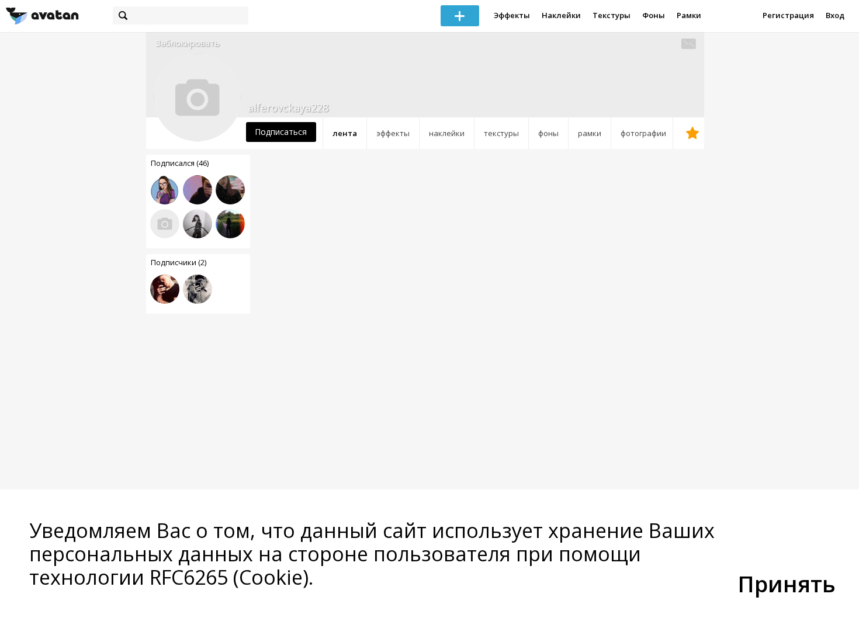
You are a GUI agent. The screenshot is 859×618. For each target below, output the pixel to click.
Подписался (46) (180, 163)
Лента (344, 133)
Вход (835, 15)
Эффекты (512, 15)
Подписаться (281, 131)
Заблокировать (187, 43)
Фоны (653, 15)
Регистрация (788, 15)
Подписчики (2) (178, 262)
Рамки (689, 15)
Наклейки (561, 15)
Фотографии (643, 133)
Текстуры (612, 15)
